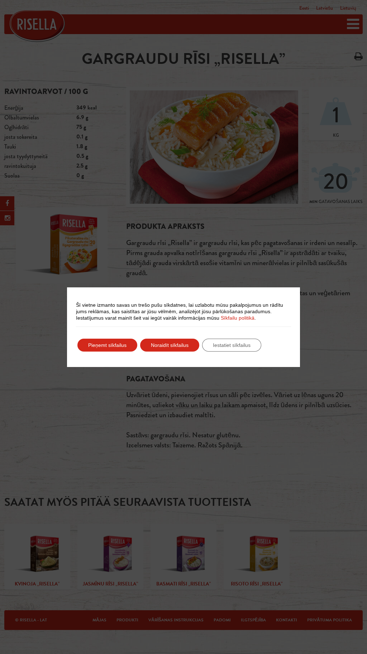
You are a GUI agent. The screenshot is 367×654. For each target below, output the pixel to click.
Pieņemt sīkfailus (107, 345)
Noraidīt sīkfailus (170, 345)
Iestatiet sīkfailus (232, 345)
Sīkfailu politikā (237, 318)
